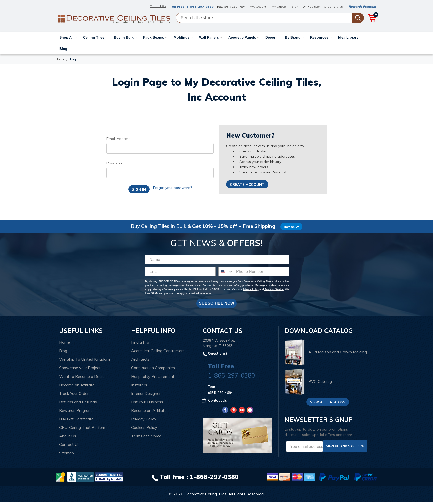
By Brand (293, 37)
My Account (258, 6)
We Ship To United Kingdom (84, 359)
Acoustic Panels (242, 37)
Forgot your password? (172, 187)
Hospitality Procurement (152, 376)
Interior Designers (147, 393)
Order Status (333, 6)
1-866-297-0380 (200, 6)
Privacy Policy (250, 289)
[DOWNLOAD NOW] (80, 476)
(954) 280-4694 (234, 6)
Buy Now (291, 227)
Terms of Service (274, 289)
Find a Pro (140, 342)
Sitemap (66, 452)
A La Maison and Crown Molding (337, 352)
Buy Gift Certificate (76, 418)
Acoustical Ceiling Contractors (158, 350)
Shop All (67, 37)
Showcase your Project (80, 367)
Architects (140, 359)
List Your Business (147, 401)
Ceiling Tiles (94, 37)
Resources (320, 37)
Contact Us (69, 444)
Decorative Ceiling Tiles (205, 493)
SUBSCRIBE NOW (216, 303)
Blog (63, 49)
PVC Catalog (320, 381)
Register (313, 6)
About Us (67, 435)
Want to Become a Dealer (82, 376)
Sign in (296, 6)
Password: (115, 163)
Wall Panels (209, 37)
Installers (139, 384)
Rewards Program (362, 6)
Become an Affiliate (77, 384)
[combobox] (226, 271)
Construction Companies (153, 367)
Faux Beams (154, 37)
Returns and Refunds (78, 401)
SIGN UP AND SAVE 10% (345, 446)
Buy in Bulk (124, 37)
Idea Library (348, 37)
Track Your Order (74, 393)
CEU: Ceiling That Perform (82, 427)
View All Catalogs (327, 402)
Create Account (247, 184)
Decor (270, 37)
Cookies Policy (144, 427)
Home (64, 342)
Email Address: (118, 138)
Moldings (182, 37)
